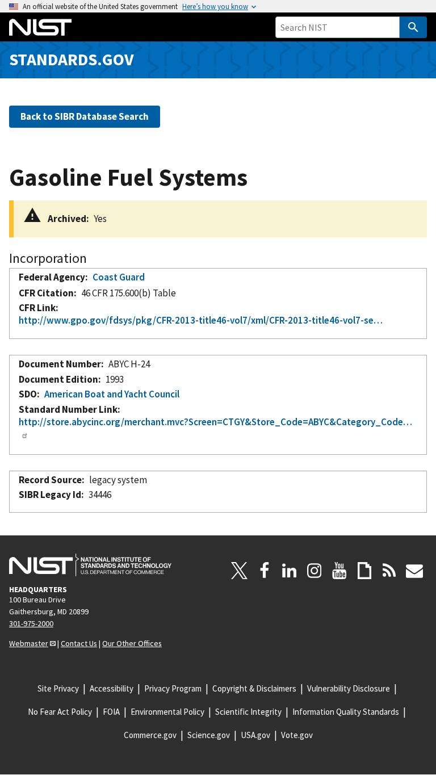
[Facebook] (264, 570)
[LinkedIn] (289, 570)
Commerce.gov (150, 735)
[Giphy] (364, 570)
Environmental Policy (167, 711)
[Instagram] (314, 570)
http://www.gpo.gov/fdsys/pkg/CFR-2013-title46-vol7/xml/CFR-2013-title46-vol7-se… (201, 320)
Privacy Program (173, 688)
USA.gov (255, 735)
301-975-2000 (31, 623)
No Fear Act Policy (60, 711)
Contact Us (79, 643)
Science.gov (208, 735)
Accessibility (111, 688)
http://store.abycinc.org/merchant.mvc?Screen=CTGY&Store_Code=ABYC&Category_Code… (215, 422)
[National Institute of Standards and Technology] (90, 565)
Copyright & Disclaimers (254, 688)
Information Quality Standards (345, 711)
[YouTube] (339, 570)
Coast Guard (119, 277)
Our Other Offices (132, 643)
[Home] (40, 27)
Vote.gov (297, 735)
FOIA (111, 711)
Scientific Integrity (248, 711)
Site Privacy (58, 688)
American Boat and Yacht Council (111, 394)
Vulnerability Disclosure (348, 688)
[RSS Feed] (389, 570)
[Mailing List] (414, 570)
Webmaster (28, 643)
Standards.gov (71, 59)
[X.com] (239, 570)
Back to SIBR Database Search (84, 116)
